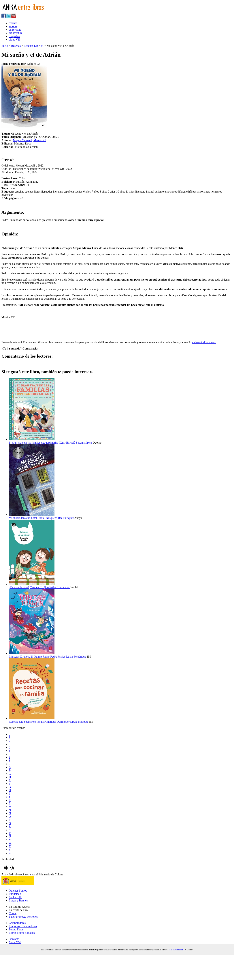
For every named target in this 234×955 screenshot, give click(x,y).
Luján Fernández (76, 656)
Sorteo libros (16, 929)
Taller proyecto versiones (23, 916)
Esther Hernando (59, 587)
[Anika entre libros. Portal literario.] (25, 11)
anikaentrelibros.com (204, 342)
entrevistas (15, 29)
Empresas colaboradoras (23, 926)
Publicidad (15, 893)
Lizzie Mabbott (79, 721)
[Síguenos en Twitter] (8, 16)
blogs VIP (14, 39)
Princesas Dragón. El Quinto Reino (29, 656)
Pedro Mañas (58, 656)
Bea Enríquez (66, 517)
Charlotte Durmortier (57, 721)
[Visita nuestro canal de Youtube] (13, 16)
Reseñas (16, 45)
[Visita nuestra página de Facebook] (3, 16)
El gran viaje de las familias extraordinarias (33, 442)
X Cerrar (189, 949)
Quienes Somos (18, 890)
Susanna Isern (84, 442)
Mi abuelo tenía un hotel (23, 517)
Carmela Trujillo (39, 587)
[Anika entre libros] (20, 871)
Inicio (4, 45)
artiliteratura (15, 32)
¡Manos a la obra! (19, 587)
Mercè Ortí (39, 140)
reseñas (13, 23)
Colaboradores (17, 922)
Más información (176, 949)
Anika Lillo (15, 897)
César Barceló (67, 442)
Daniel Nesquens (47, 517)
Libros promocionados (22, 932)
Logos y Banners (19, 900)
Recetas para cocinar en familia (27, 721)
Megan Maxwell (22, 140)
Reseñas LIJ (31, 45)
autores (13, 26)
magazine (14, 36)
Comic (12, 913)
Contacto (14, 939)
